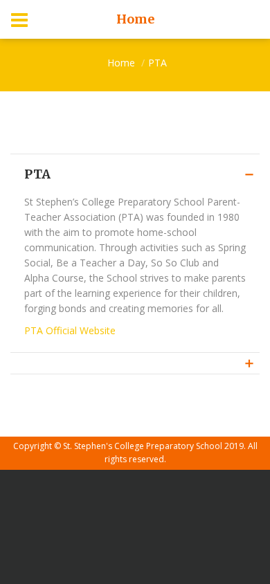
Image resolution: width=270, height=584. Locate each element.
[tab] (135, 363)
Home (121, 62)
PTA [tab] (37, 174)
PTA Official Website (70, 330)
